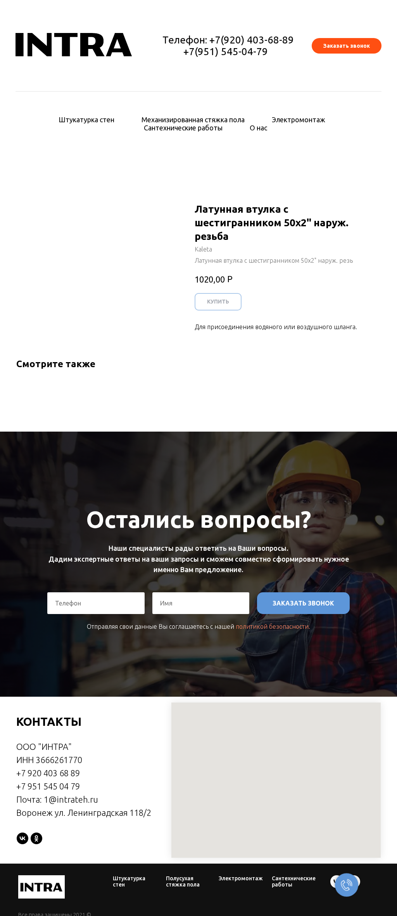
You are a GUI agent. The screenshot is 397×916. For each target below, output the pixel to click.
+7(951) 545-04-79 (225, 51)
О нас (258, 128)
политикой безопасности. (273, 723)
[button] (346, 46)
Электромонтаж (298, 119)
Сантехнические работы (183, 128)
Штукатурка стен (86, 119)
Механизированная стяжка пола (193, 119)
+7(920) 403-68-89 (251, 39)
